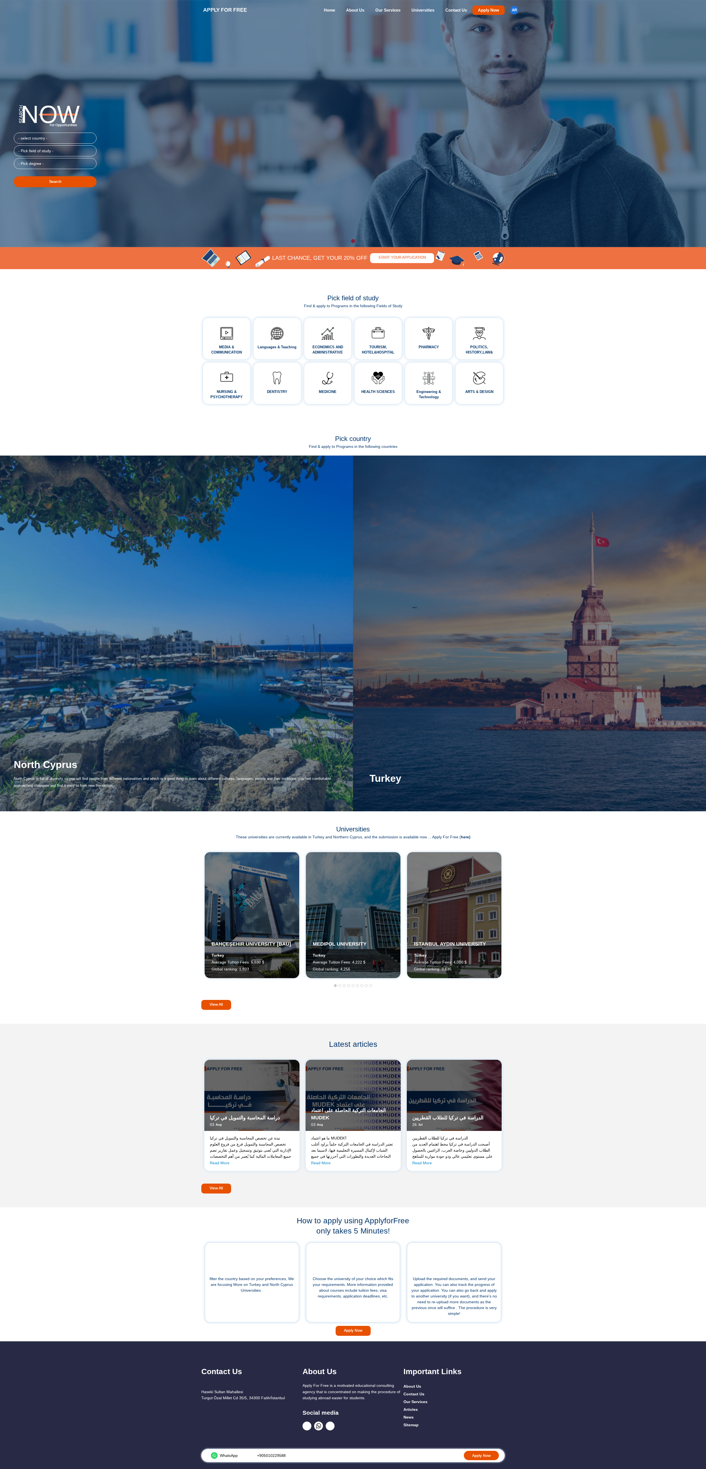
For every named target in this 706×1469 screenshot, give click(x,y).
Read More (219, 1163)
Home (329, 10)
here (465, 837)
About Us (355, 10)
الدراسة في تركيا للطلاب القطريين (447, 1117)
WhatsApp (229, 1455)
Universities (422, 10)
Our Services (387, 10)
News (408, 1417)
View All (216, 1004)
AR (514, 10)
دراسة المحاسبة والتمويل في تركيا (245, 1117)
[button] (335, 985)
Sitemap (411, 1425)
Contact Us (456, 10)
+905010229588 (271, 1455)
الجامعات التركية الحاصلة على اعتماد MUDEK (348, 1113)
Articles (410, 1409)
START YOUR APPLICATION (402, 257)
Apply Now (488, 10)
